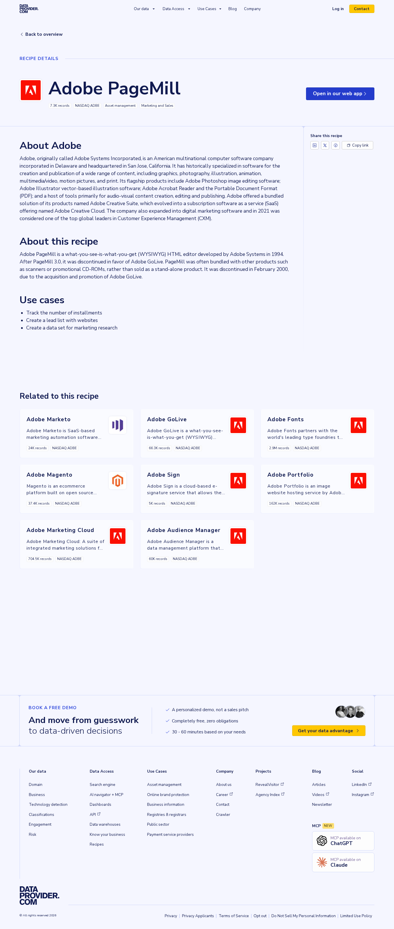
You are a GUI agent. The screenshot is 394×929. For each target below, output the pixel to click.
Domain (35, 784)
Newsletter (322, 804)
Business (37, 794)
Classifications (41, 814)
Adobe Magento (49, 475)
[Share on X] (325, 145)
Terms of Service (234, 916)
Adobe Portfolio (290, 475)
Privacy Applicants (198, 916)
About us (224, 784)
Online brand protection (168, 794)
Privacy (171, 916)
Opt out (260, 916)
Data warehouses (105, 824)
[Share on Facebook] (335, 145)
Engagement (40, 824)
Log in (340, 9)
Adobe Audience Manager (183, 530)
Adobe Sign (163, 475)
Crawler (223, 814)
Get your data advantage (325, 731)
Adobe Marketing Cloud (60, 530)
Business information (165, 804)
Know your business (107, 834)
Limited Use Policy (356, 916)
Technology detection (48, 804)
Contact (361, 9)
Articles (319, 784)
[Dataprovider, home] (29, 8)
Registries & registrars (166, 814)
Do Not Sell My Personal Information (303, 916)
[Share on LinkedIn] (314, 145)
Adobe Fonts (285, 419)
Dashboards (100, 804)
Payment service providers (170, 834)
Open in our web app (343, 95)
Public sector (158, 824)
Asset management (164, 784)
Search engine (102, 784)
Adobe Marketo (48, 419)
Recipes (97, 844)
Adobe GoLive (167, 419)
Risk (32, 834)
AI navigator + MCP (106, 794)
